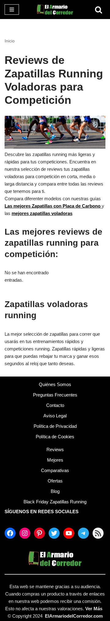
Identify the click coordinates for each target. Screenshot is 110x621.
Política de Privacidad (55, 426)
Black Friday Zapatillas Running (55, 501)
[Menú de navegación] (12, 9)
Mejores (55, 460)
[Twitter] (54, 533)
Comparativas (55, 470)
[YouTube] (68, 533)
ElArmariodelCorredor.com (74, 616)
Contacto (55, 405)
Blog (55, 491)
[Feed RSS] (98, 533)
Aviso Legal (55, 415)
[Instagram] (24, 533)
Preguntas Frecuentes (55, 394)
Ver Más (93, 608)
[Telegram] (83, 533)
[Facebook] (10, 533)
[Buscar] (98, 10)
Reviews (55, 449)
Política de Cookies (55, 436)
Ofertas (55, 480)
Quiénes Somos (55, 384)
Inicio (10, 40)
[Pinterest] (39, 533)
